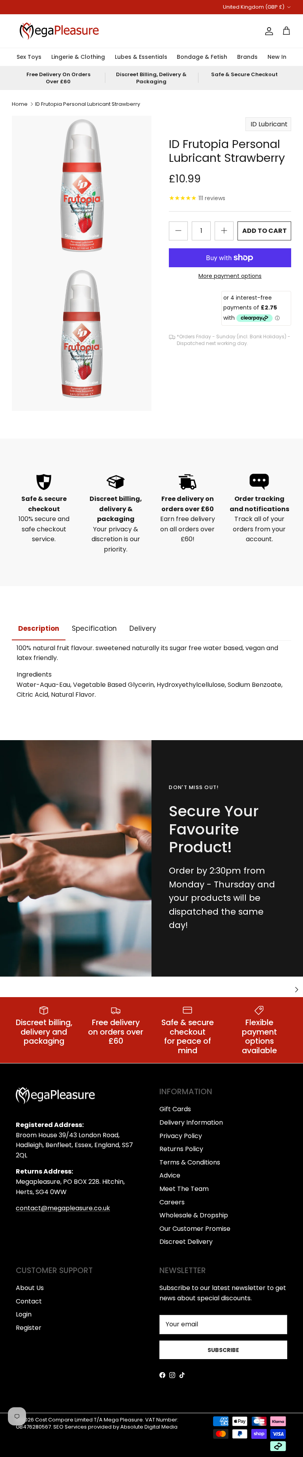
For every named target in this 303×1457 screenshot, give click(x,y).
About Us (30, 1287)
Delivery (142, 628)
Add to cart (264, 230)
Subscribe (223, 1350)
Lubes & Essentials (141, 57)
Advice (169, 1175)
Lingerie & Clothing (78, 57)
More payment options (230, 276)
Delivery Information (191, 1122)
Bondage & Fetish (202, 57)
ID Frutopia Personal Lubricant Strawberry (87, 104)
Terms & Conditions (189, 1162)
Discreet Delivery (186, 1241)
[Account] (267, 31)
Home (20, 104)
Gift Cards (175, 1109)
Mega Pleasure (123, 1419)
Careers (172, 1202)
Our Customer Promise (194, 1228)
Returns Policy (181, 1148)
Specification (94, 628)
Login (24, 1314)
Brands (247, 57)
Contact (29, 1301)
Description (38, 628)
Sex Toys (29, 57)
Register (28, 1327)
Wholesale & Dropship (193, 1215)
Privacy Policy (180, 1135)
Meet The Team (184, 1188)
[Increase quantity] (224, 230)
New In (276, 57)
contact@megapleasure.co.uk (63, 1208)
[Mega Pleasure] (59, 31)
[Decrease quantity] (178, 230)
